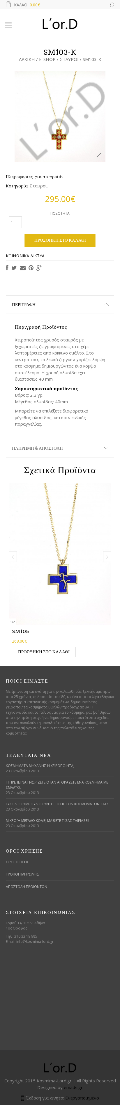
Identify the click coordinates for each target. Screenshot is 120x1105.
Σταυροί (69, 59)
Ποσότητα (60, 213)
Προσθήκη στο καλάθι (60, 240)
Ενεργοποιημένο (82, 1098)
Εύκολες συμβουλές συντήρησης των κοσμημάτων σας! (57, 804)
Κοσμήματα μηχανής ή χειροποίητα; (40, 765)
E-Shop (47, 59)
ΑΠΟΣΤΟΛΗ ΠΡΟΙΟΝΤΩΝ (26, 886)
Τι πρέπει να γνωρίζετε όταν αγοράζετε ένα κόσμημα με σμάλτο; (57, 785)
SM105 (20, 631)
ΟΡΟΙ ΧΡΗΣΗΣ (17, 862)
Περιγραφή (24, 304)
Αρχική (27, 59)
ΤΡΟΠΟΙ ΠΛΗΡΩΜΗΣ (22, 874)
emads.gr (73, 1087)
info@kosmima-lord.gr (35, 941)
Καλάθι (27, 5)
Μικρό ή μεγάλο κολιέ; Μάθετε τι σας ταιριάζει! (47, 820)
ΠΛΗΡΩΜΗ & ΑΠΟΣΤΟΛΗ (37, 448)
